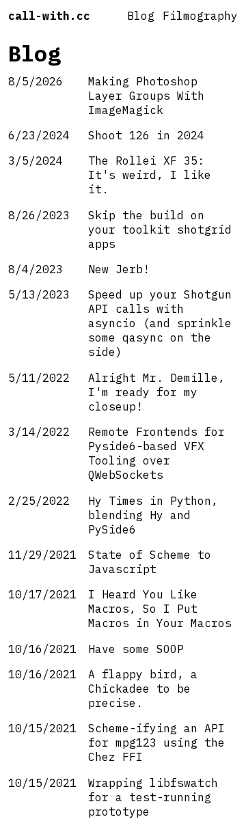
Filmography (200, 15)
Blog (140, 15)
